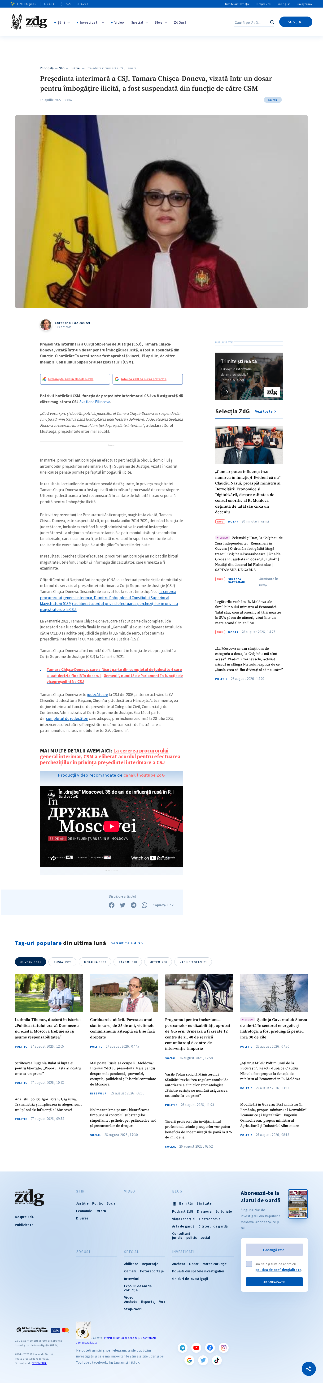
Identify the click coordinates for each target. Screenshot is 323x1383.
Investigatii (90, 22)
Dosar (233, 521)
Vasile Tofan (193, 962)
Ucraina (95, 962)
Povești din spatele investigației (198, 1271)
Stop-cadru (133, 1309)
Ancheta (178, 1264)
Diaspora (204, 1211)
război (128, 962)
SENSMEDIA (39, 1363)
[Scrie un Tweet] (122, 905)
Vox (162, 1301)
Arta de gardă (183, 1226)
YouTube (196, 1348)
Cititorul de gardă (213, 1226)
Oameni (130, 1271)
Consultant (181, 1233)
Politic (221, 679)
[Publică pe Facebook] (111, 905)
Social (95, 1135)
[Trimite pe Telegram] (133, 905)
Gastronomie (209, 1219)
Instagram (224, 1348)
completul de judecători (67, 718)
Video (119, 22)
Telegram (183, 1348)
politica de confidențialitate (278, 1269)
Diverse (82, 1218)
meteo (158, 962)
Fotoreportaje (152, 1271)
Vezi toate (264, 411)
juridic (177, 1237)
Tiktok (217, 1360)
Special (137, 22)
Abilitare (131, 1264)
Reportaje (150, 1264)
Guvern (30, 962)
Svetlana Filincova (94, 401)
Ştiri (61, 22)
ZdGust (180, 22)
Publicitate (24, 1225)
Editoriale (223, 1211)
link (226, 391)
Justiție (74, 68)
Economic (84, 1211)
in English (284, 4)
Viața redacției (183, 1219)
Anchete (130, 1301)
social (205, 1237)
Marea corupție (215, 1264)
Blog (158, 22)
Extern (101, 1211)
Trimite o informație (237, 4)
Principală (47, 68)
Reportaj (148, 1301)
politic (191, 1237)
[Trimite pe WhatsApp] (144, 905)
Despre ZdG (264, 4)
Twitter (203, 1360)
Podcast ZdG (182, 1211)
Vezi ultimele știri (125, 943)
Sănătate (204, 1203)
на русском (304, 4)
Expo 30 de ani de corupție (138, 1288)
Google (189, 1360)
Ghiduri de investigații (190, 1278)
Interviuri (99, 1093)
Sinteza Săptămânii (237, 580)
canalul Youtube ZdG (144, 775)
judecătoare (97, 694)
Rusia (63, 962)
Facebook (210, 1348)
